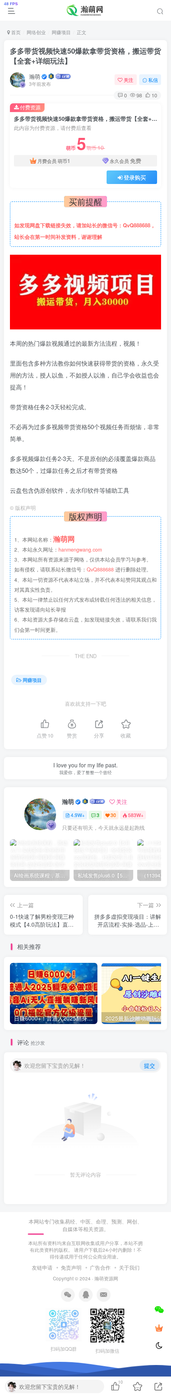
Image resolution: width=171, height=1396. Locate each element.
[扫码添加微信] (159, 1309)
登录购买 (135, 177)
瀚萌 (34, 76)
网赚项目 (61, 32)
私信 (153, 79)
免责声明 (71, 1267)
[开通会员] (159, 1328)
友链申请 (42, 1267)
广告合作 (100, 1267)
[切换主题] (159, 1346)
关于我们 (129, 1267)
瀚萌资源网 (106, 1278)
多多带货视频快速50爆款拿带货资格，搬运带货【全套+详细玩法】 (85, 56)
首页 (15, 32)
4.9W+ (78, 814)
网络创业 (36, 32)
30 (113, 814)
